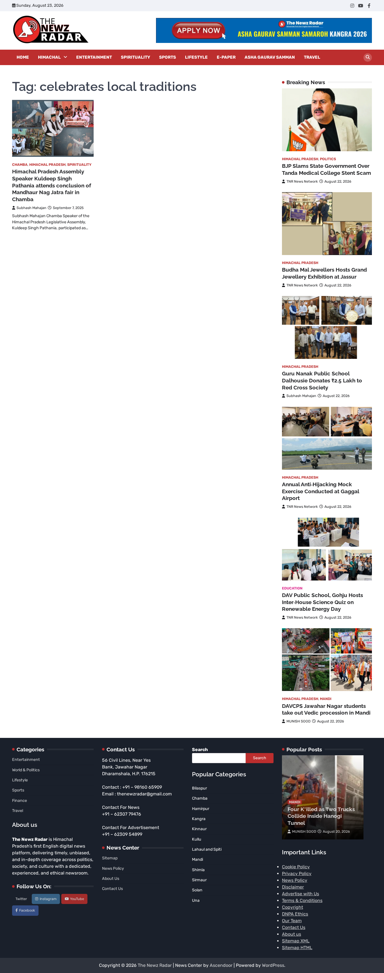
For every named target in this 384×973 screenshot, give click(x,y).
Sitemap (110, 858)
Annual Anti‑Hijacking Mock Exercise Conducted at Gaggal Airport (320, 491)
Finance (19, 800)
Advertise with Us (300, 893)
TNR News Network (302, 181)
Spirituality (135, 57)
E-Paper (226, 57)
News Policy (113, 868)
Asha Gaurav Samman (270, 57)
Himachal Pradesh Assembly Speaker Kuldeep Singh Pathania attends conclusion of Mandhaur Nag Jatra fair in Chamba (51, 185)
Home (23, 57)
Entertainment (94, 57)
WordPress (273, 965)
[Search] (367, 57)
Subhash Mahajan (31, 208)
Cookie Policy (296, 866)
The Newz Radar (155, 965)
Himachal (49, 57)
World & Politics (26, 770)
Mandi (325, 699)
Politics (328, 159)
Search (200, 749)
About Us (110, 878)
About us (291, 934)
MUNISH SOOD (298, 721)
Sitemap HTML (297, 947)
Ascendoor (221, 965)
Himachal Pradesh (47, 164)
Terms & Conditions (302, 900)
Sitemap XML (296, 941)
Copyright (292, 907)
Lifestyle (196, 57)
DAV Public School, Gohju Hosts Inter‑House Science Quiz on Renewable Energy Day (322, 602)
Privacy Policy (296, 873)
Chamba (20, 164)
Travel (312, 57)
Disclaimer (293, 887)
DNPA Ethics (295, 914)
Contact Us (112, 888)
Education (292, 588)
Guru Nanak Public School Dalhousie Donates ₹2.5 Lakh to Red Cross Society (322, 380)
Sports (167, 57)
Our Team (292, 920)
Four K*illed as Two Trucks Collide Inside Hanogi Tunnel (321, 816)
